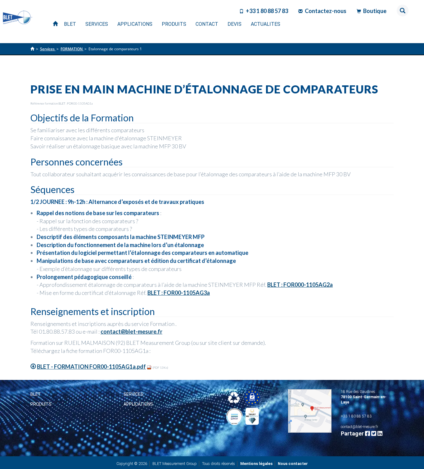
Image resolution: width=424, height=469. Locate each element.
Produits (41, 404)
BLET (35, 394)
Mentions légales (256, 463)
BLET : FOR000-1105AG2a (300, 284)
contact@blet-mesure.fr (131, 331)
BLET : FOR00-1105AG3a (178, 292)
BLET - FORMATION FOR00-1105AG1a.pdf (91, 366)
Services (133, 394)
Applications (138, 404)
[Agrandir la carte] (309, 411)
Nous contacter (293, 463)
